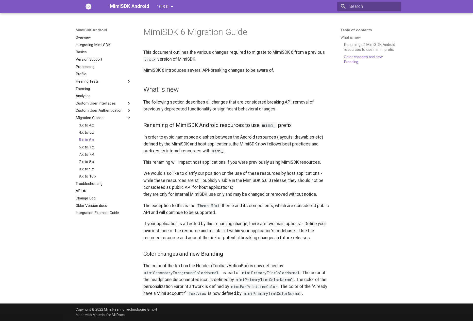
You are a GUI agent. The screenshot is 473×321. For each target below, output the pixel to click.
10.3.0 (163, 6)
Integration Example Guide (97, 213)
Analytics (83, 96)
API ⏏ (81, 191)
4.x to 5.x (86, 132)
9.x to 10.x (87, 176)
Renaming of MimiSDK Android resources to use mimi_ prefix (369, 47)
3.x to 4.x (86, 125)
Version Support (89, 59)
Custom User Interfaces (96, 103)
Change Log (86, 198)
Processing (85, 66)
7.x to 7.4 (86, 154)
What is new (350, 37)
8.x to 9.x (86, 169)
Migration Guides (89, 118)
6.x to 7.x (86, 147)
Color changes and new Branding (363, 59)
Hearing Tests (87, 81)
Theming (83, 88)
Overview (83, 37)
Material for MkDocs (109, 315)
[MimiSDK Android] (88, 6)
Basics (81, 52)
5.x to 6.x (86, 140)
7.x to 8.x (86, 162)
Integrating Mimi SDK (93, 44)
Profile (81, 74)
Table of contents (356, 30)
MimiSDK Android (91, 30)
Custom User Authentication (99, 110)
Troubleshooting (89, 183)
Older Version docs (91, 205)
